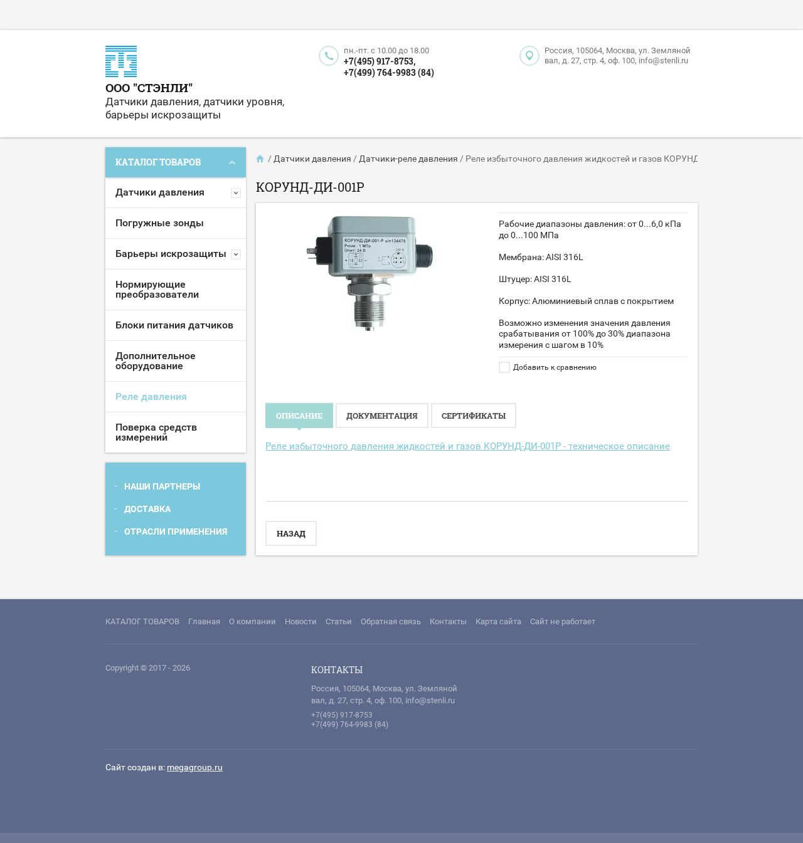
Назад (291, 533)
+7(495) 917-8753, (379, 61)
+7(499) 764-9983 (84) (389, 72)
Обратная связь (391, 621)
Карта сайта (498, 621)
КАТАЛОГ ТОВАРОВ (142, 621)
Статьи (339, 621)
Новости (301, 621)
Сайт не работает (562, 621)
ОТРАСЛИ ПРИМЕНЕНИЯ (175, 531)
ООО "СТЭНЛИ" (149, 87)
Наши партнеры (162, 486)
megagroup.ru (195, 767)
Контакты (448, 621)
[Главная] (261, 158)
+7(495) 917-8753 (342, 715)
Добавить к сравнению (554, 367)
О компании (252, 621)
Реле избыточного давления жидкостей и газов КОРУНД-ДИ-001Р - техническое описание (467, 446)
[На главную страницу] (121, 63)
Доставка (147, 509)
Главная (204, 621)
